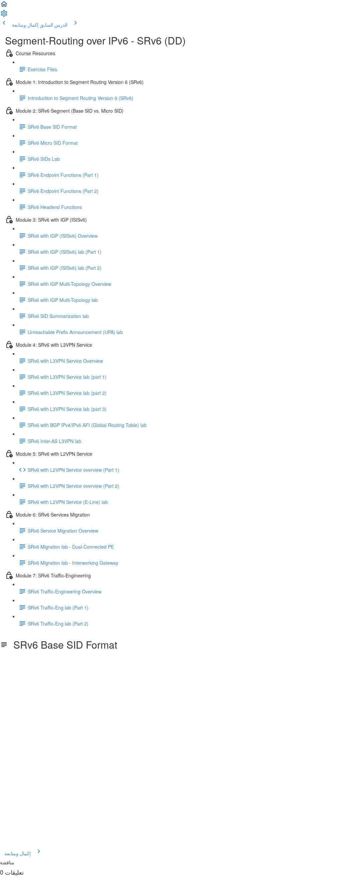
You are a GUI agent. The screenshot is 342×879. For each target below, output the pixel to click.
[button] (4, 6)
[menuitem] (4, 15)
